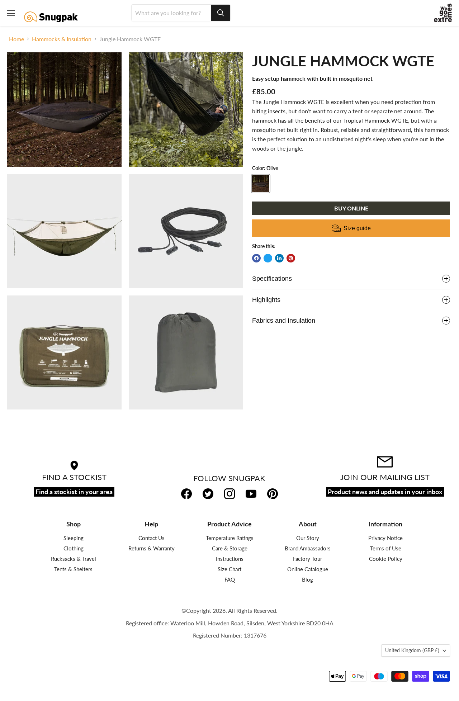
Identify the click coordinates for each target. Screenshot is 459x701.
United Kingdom (412, 650)
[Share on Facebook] (256, 258)
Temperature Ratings (230, 538)
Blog (307, 579)
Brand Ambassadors (308, 548)
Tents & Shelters (73, 569)
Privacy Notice (385, 538)
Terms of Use (385, 548)
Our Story (307, 538)
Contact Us (151, 538)
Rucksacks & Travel (73, 558)
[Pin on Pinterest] (291, 258)
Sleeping (73, 538)
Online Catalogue (307, 569)
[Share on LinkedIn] (279, 258)
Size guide (357, 228)
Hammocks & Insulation (61, 39)
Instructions (229, 558)
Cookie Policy (385, 558)
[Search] (220, 13)
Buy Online (351, 208)
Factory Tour (307, 558)
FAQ (229, 579)
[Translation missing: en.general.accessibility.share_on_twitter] (268, 258)
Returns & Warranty (151, 548)
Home (16, 39)
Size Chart (229, 569)
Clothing (73, 548)
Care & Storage (229, 548)
